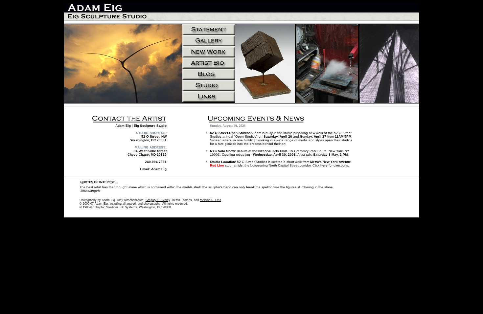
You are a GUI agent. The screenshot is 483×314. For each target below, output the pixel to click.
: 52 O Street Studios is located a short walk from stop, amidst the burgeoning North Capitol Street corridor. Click (280, 163)
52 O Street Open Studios (230, 133)
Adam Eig (159, 169)
